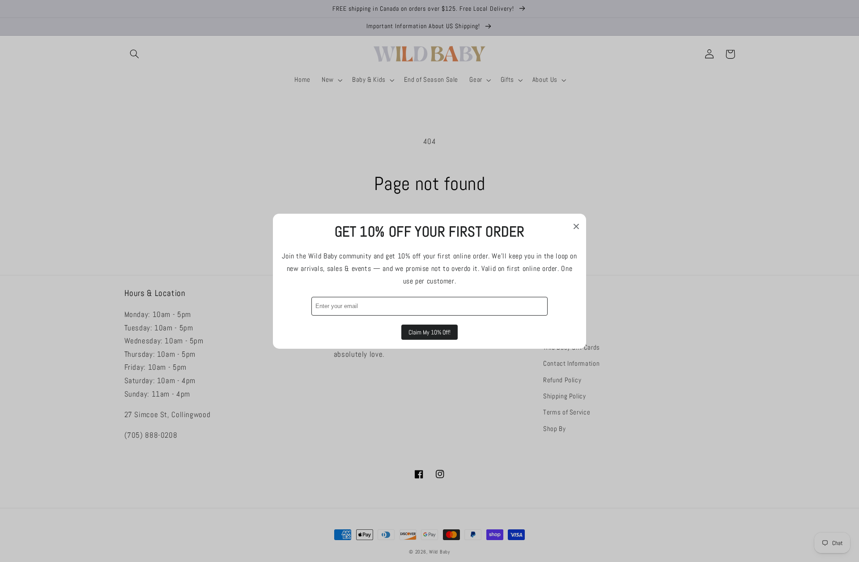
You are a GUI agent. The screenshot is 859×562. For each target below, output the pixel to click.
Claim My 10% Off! (429, 332)
